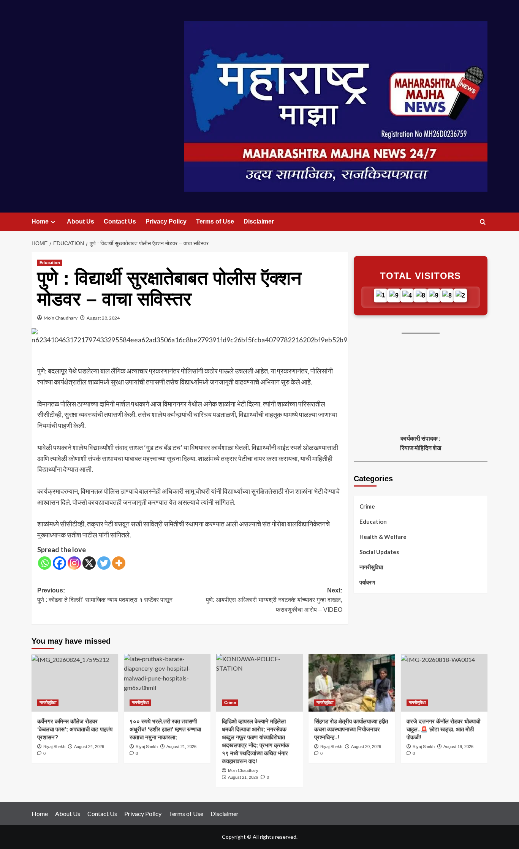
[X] (89, 563)
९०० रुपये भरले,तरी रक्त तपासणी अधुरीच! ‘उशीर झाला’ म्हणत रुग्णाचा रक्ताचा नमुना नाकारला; (165, 729)
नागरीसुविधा (371, 567)
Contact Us (120, 221)
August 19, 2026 (458, 746)
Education (50, 262)
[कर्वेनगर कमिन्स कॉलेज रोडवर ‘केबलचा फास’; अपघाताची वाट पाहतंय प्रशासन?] (75, 683)
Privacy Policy (166, 221)
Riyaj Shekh (54, 746)
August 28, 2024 (103, 318)
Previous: (104, 595)
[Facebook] (59, 563)
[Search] (482, 222)
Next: (274, 600)
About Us (80, 221)
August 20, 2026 (366, 746)
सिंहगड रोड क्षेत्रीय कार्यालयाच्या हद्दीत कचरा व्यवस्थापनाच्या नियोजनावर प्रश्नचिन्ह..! (351, 729)
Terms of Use (215, 221)
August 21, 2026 (181, 746)
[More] (118, 563)
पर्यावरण (367, 582)
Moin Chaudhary (61, 318)
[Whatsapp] (44, 563)
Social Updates (379, 551)
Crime (367, 506)
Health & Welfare (383, 536)
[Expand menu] (53, 222)
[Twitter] (104, 563)
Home (40, 221)
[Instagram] (74, 563)
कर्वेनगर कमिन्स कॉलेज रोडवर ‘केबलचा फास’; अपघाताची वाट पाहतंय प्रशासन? (74, 729)
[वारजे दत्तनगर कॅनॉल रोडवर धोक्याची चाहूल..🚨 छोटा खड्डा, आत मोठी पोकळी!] (444, 683)
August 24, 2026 (89, 746)
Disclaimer (259, 221)
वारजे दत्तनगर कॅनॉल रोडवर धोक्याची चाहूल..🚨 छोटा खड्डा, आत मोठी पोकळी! (443, 729)
